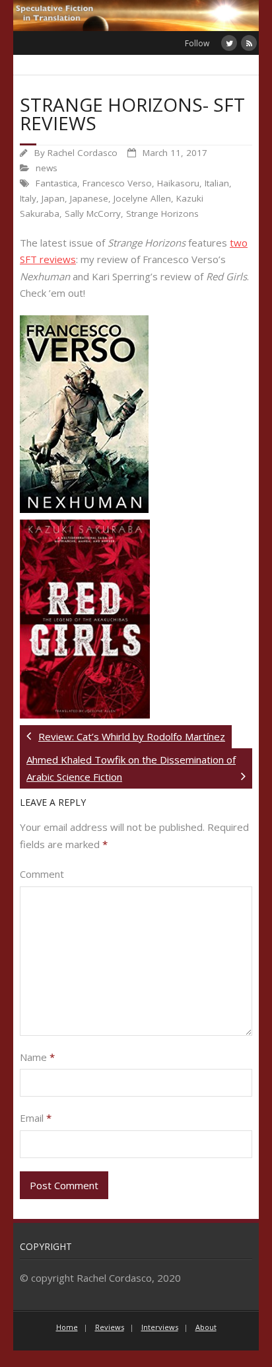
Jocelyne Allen (142, 198)
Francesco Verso (117, 183)
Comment (42, 873)
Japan (53, 198)
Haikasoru (178, 183)
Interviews (159, 1327)
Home (67, 1327)
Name (37, 1057)
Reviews (109, 1327)
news (46, 168)
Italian (217, 183)
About (206, 1327)
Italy (28, 198)
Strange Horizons (162, 213)
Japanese (89, 198)
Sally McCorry (93, 213)
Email (35, 1117)
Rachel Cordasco (83, 153)
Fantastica (56, 183)
